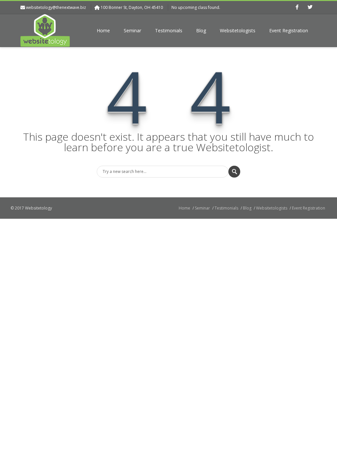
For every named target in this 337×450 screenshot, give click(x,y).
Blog (201, 30)
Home (103, 30)
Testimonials (168, 30)
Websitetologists (237, 30)
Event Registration (288, 30)
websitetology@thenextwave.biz (56, 7)
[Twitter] (310, 7)
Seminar (132, 30)
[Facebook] (296, 7)
